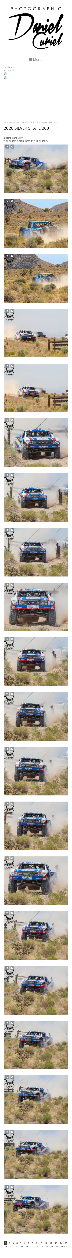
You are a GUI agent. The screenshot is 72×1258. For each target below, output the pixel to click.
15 (66, 1243)
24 (46, 1246)
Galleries (7, 122)
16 (6, 1246)
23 (41, 1246)
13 (56, 1243)
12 (51, 1243)
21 (31, 1246)
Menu (37, 59)
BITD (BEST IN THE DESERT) (23, 122)
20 (26, 1246)
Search (7, 94)
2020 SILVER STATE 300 (47, 122)
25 (52, 1246)
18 (16, 1246)
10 (40, 1243)
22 (36, 1246)
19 (21, 1246)
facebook (9, 67)
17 (11, 1246)
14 (61, 1243)
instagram (9, 70)
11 (46, 1243)
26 (57, 1246)
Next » (64, 1246)
